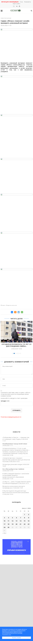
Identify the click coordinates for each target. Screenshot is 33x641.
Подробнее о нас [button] (6, 634)
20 (16, 524)
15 (24, 521)
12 (12, 521)
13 (16, 521)
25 (8, 527)
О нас (21, 2)
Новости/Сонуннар (6, 18)
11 (8, 521)
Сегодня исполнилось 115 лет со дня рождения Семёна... (16, 345)
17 (4, 524)
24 (4, 527)
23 (28, 524)
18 (8, 524)
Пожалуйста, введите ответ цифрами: (14, 398)
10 (4, 521)
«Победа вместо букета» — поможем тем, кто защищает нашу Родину (15, 438)
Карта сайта (16, 3)
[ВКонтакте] (12, 312)
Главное (4, 305)
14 (20, 521)
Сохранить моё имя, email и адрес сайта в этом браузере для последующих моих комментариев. (15, 394)
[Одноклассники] (15, 312)
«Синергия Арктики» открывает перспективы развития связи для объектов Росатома (16, 459)
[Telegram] (19, 312)
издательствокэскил (12, 305)
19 (12, 524)
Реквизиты (27, 2)
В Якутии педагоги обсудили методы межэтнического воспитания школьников (15, 491)
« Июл (4, 533)
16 (28, 521)
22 (24, 524)
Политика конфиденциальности (11, 417)
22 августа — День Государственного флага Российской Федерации (16, 482)
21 (20, 524)
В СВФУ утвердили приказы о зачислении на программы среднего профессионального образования (15, 475)
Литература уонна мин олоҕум (12, 464)
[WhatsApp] (22, 312)
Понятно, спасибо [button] (16, 637)
